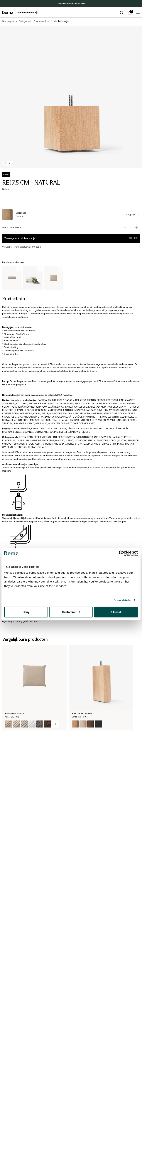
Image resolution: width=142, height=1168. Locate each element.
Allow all (115, 611)
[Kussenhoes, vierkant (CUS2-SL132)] (16, 724)
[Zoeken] (122, 13)
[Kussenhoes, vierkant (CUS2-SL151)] (24, 724)
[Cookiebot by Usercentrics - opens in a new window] (121, 553)
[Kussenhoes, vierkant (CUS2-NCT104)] (8, 724)
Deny (26, 611)
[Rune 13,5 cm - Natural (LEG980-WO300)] (75, 724)
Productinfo (13, 298)
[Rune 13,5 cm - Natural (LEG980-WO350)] (83, 724)
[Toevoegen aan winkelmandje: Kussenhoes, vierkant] (60, 268)
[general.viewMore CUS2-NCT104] (55, 724)
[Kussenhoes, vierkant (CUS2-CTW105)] (39, 724)
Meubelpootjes (61, 21)
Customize (69, 611)
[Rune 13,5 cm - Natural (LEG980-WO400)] (90, 724)
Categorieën (25, 21)
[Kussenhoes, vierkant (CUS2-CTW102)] (47, 724)
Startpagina (8, 21)
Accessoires (42, 21)
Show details (122, 600)
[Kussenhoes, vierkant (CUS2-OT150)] (32, 724)
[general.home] (7, 12)
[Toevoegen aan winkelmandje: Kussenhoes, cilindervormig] (19, 268)
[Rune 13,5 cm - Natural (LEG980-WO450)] (98, 724)
